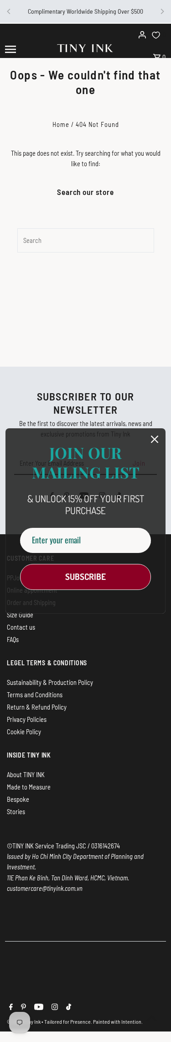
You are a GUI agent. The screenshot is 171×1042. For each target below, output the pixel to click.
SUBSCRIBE (85, 576)
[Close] (155, 439)
